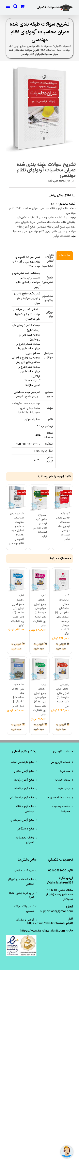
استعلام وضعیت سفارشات (61, 809)
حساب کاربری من (60, 762)
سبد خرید (65, 771)
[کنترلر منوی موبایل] (8, 6)
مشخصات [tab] (64, 255)
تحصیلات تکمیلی (62, 46)
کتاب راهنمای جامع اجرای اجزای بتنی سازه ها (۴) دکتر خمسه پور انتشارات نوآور (39, 700)
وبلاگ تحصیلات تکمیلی (25, 840)
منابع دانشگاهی (25, 829)
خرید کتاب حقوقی (24, 870)
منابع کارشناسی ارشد (22, 762)
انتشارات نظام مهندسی (52, 217)
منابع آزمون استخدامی (21, 798)
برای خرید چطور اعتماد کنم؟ (21, 895)
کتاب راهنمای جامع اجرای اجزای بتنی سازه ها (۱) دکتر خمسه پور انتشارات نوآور (39, 610)
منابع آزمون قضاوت (23, 789)
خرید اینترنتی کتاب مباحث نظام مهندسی (45, 220)
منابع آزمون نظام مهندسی (50, 226)
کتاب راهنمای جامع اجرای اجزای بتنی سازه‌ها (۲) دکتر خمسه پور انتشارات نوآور (17, 610)
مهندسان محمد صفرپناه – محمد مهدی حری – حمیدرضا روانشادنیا (26, 408)
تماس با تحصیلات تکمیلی (24, 908)
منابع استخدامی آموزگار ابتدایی (21, 882)
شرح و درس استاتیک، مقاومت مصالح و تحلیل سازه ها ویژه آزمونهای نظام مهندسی (16, 528)
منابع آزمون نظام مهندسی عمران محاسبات (34, 231)
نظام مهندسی (33, 46)
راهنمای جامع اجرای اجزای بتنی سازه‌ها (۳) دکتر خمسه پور (62, 695)
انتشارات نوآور (30, 217)
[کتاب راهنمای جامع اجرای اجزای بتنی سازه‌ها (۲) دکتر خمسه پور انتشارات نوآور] (17, 580)
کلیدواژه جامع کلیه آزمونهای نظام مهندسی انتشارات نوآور (39, 526)
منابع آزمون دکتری (24, 771)
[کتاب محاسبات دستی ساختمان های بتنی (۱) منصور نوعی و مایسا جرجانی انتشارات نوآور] (62, 580)
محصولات (47, 46)
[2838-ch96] (39, 108)
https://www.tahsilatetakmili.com (42, 930)
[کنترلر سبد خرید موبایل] (22, 6)
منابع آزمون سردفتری (22, 820)
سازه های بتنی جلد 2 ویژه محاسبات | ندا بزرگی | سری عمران (18, 695)
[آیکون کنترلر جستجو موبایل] (15, 6)
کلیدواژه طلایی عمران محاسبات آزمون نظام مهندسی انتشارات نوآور (63, 526)
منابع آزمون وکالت (24, 780)
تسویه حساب (62, 780)
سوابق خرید (63, 789)
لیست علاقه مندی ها (58, 798)
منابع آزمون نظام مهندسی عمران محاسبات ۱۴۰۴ (42, 208)
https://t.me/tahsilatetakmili (46, 923)
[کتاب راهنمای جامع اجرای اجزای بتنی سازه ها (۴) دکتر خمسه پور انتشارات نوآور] (39, 669)
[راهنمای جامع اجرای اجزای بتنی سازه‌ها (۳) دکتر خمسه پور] (62, 669)
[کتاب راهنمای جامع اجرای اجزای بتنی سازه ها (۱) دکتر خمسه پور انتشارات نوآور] (39, 580)
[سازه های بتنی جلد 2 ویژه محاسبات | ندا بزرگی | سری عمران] (17, 669)
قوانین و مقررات (25, 920)
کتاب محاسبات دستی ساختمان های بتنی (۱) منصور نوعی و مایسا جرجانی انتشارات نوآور (62, 614)
